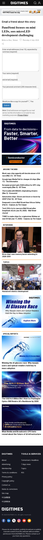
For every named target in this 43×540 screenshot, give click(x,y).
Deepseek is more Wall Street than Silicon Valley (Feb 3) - (21, 204)
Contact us (6, 485)
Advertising (6, 464)
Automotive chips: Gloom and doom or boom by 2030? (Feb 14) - (21, 198)
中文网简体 (6, 501)
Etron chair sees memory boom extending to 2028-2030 (19, 255)
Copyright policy (8, 481)
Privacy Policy (23, 115)
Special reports (10, 334)
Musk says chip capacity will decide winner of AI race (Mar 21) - (21, 174)
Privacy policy (7, 477)
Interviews (8, 225)
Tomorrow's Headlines (30, 460)
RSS (22, 472)
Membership (6, 468)
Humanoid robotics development (15, 291)
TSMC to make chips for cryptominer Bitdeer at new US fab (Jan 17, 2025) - (21, 217)
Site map (5, 493)
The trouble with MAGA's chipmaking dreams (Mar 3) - (20, 192)
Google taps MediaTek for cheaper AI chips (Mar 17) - (21, 180)
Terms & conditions (9, 472)
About (4, 460)
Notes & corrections (10, 489)
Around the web (10, 169)
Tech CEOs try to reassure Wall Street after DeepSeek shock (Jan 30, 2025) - (19, 210)
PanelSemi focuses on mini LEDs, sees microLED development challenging (18, 31)
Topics (6, 262)
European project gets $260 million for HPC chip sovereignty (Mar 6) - (21, 186)
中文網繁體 (6, 497)
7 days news (26, 464)
